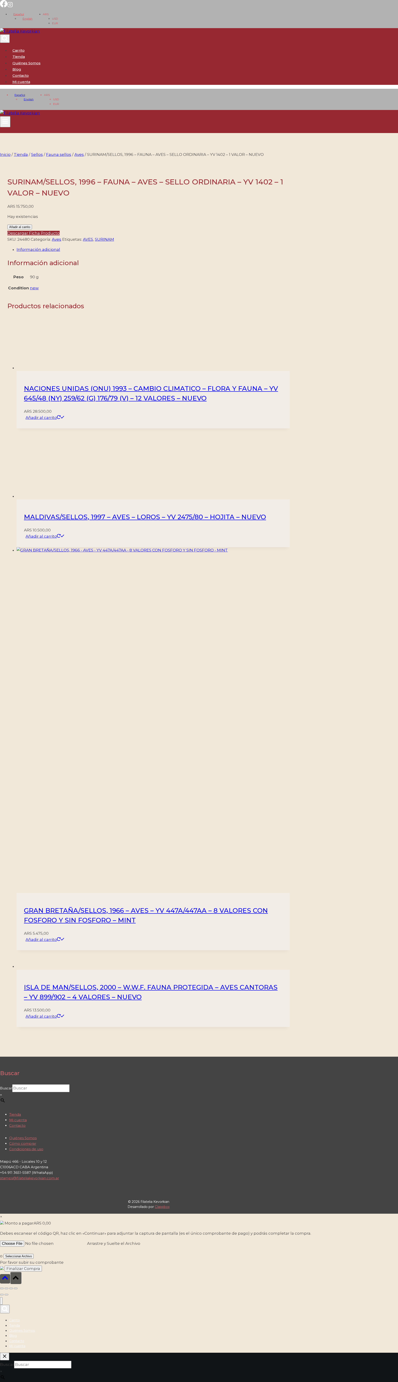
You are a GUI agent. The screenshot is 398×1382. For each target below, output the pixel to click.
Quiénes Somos (26, 63)
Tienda (18, 56)
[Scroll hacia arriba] (5, 1279)
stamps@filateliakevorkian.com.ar (29, 1178)
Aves (56, 239)
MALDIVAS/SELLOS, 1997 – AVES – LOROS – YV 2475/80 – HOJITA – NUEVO (145, 517)
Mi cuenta (18, 1120)
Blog (16, 69)
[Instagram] (10, 6)
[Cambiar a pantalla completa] (6, 1288)
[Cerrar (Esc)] (16, 1288)
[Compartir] (11, 1288)
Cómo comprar (22, 1143)
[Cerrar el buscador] (4, 1356)
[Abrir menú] (5, 121)
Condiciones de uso (26, 1149)
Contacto (20, 75)
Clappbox (162, 1207)
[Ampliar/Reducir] (2, 1288)
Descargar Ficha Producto (33, 233)
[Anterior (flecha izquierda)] (2, 1294)
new (34, 288)
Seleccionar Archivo (18, 1256)
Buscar (6, 1088)
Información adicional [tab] (38, 249)
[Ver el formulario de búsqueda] (5, 38)
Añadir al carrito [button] (41, 417)
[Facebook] (3, 6)
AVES (88, 239)
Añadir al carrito (19, 227)
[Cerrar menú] (1, 1301)
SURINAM (104, 239)
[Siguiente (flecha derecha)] (6, 1294)
